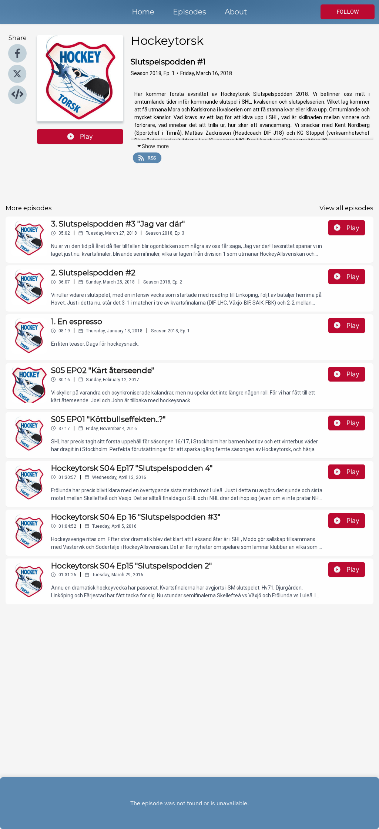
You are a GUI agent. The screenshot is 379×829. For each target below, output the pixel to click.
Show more (155, 146)
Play (86, 136)
